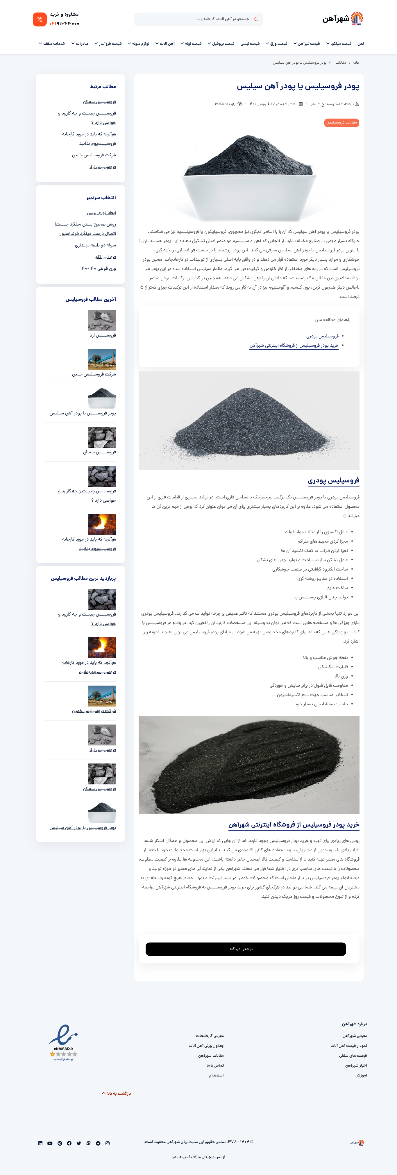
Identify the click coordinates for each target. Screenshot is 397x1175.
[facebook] (69, 1144)
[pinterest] (59, 1144)
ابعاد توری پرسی (101, 213)
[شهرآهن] (357, 19)
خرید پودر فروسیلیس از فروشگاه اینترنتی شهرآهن (294, 345)
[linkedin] (40, 1144)
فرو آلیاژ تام (105, 257)
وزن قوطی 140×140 (98, 268)
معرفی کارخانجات (210, 1036)
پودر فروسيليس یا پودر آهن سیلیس (83, 413)
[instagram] (106, 1144)
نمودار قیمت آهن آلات (348, 1046)
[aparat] (88, 1144)
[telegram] (97, 1144)
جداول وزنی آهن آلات (206, 1046)
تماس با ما (215, 1066)
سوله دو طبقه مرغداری (95, 245)
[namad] (64, 1043)
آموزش (361, 1076)
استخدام (216, 1076)
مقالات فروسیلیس (341, 123)
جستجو (256, 19)
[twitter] (78, 1144)
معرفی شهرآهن (355, 1036)
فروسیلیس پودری (322, 336)
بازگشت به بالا (118, 1094)
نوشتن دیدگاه (241, 949)
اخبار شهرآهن (356, 1066)
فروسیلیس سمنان (99, 102)
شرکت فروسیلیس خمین (94, 155)
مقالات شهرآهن (211, 1056)
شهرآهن (336, 19)
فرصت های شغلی (353, 1056)
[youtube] (49, 1144)
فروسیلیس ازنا (103, 167)
